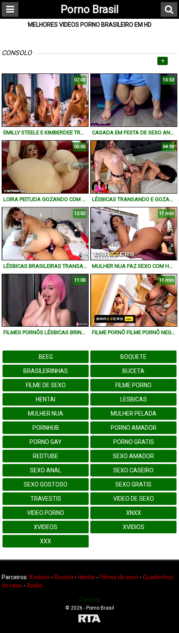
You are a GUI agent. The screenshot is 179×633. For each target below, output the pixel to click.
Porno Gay (46, 442)
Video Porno (45, 512)
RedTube (45, 456)
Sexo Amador (133, 456)
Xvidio (34, 585)
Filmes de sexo (118, 577)
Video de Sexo (133, 498)
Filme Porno (133, 385)
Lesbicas (133, 399)
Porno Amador (134, 427)
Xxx (45, 541)
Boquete (133, 356)
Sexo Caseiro (133, 470)
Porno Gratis (133, 442)
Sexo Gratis (133, 484)
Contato (89, 599)
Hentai (45, 399)
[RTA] (89, 619)
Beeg (46, 356)
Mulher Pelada (134, 413)
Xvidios (133, 527)
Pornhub (45, 427)
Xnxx (133, 512)
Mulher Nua (45, 413)
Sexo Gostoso (45, 484)
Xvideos (45, 527)
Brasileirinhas (45, 371)
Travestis (45, 498)
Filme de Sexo (46, 385)
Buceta (133, 371)
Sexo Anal (45, 470)
